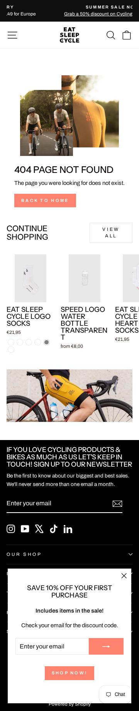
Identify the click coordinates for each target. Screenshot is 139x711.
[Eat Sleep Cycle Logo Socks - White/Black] (11, 342)
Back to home (45, 200)
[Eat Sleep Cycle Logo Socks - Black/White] (20, 342)
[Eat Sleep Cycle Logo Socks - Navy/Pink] (29, 342)
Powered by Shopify (70, 704)
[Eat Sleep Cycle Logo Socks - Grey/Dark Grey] (46, 342)
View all (110, 233)
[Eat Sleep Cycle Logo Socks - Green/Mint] (38, 342)
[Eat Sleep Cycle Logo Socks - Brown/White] (11, 349)
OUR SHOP (24, 554)
